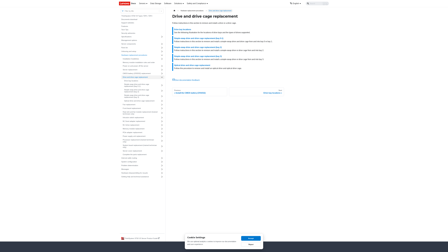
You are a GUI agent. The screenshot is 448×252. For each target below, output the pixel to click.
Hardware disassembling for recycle (134, 173)
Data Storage (155, 3)
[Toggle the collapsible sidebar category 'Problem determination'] (161, 165)
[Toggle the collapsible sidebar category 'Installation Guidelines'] (161, 59)
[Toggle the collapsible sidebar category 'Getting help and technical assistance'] (161, 177)
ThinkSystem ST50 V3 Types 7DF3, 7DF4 (136, 16)
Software (167, 3)
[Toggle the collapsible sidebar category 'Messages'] (161, 169)
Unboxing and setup (128, 51)
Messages (125, 169)
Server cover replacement (132, 151)
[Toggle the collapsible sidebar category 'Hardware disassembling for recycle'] (161, 173)
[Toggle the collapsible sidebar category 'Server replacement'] (161, 70)
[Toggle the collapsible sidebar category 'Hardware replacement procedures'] (161, 55)
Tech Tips (124, 30)
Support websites (127, 23)
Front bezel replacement (132, 108)
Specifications (126, 37)
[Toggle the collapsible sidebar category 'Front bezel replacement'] (161, 108)
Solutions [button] (178, 3)
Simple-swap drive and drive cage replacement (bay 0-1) (136, 85)
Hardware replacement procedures (134, 55)
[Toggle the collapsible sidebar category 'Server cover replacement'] (161, 151)
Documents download (129, 19)
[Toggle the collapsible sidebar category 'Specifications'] (161, 37)
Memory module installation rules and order (139, 62)
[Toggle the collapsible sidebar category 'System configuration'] (161, 162)
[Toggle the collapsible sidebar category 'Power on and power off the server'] (161, 66)
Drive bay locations (131, 81)
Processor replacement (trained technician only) (138, 141)
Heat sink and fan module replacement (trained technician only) (140, 113)
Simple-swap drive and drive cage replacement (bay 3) (136, 96)
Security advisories (128, 33)
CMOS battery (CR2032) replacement (137, 73)
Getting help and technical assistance (135, 177)
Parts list (124, 48)
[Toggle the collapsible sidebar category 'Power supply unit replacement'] (161, 136)
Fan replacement (129, 104)
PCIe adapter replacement (132, 132)
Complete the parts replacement (135, 154)
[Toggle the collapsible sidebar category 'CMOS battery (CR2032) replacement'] (161, 73)
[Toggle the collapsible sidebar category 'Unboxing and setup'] (161, 51)
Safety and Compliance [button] (196, 3)
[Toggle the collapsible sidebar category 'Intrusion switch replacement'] (161, 117)
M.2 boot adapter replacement (134, 121)
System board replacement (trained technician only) (140, 146)
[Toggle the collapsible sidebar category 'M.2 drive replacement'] (161, 125)
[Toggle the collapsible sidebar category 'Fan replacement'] (161, 105)
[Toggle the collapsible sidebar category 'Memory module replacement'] (161, 129)
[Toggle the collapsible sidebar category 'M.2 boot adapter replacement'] (161, 121)
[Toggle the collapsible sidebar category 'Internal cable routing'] (161, 158)
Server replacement (130, 70)
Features (124, 26)
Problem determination (129, 165)
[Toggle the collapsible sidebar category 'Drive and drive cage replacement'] (161, 77)
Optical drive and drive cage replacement (139, 101)
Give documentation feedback (187, 80)
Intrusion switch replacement (133, 117)
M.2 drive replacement (131, 125)
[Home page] (174, 10)
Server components (128, 44)
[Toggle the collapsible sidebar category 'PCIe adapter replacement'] (161, 132)
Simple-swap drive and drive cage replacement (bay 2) (136, 91)
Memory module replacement (133, 129)
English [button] (296, 3)
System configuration (129, 162)
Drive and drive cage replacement (135, 77)
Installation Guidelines (131, 59)
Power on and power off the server (135, 66)
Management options (129, 40)
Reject (251, 244)
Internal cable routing (129, 158)
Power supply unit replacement (134, 136)
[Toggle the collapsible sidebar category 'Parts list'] (161, 48)
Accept (251, 238)
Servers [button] (142, 3)
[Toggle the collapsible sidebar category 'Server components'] (161, 44)
